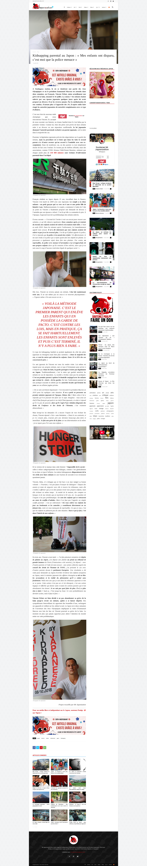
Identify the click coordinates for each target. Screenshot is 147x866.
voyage (94, 418)
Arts (52, 820)
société (112, 413)
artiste (107, 392)
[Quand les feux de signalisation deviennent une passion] (102, 251)
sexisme (107, 413)
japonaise (100, 406)
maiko (95, 408)
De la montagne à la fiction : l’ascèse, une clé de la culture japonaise (106, 355)
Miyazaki (112, 408)
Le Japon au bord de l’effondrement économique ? (106, 364)
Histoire (34, 786)
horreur (98, 403)
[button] (112, 7)
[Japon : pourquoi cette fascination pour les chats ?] (59, 815)
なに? (97, 7)
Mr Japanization (99, 237)
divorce (42, 738)
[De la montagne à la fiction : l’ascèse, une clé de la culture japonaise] (93, 357)
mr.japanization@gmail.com (78, 852)
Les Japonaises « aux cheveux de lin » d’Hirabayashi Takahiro (106, 337)
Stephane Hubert (99, 188)
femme (97, 398)
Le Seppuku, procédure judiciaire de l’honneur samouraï (106, 373)
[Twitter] (37, 747)
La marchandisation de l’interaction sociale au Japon (102, 283)
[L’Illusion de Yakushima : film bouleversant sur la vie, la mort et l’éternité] (59, 797)
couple (38, 738)
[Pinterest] (41, 747)
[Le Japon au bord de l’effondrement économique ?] (93, 366)
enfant (47, 738)
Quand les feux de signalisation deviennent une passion (102, 258)
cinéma (95, 395)
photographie (110, 411)
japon (58, 738)
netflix (97, 411)
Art (74, 7)
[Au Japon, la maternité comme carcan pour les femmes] (77, 764)
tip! (62, 116)
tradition (107, 416)
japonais (92, 406)
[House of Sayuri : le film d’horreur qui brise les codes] (93, 384)
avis (112, 392)
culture (111, 395)
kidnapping (63, 738)
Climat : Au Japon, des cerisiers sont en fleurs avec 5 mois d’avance (106, 346)
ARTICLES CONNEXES (39, 755)
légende (91, 408)
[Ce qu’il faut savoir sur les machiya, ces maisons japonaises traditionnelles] (93, 329)
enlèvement (52, 738)
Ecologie (100, 350)
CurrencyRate (93, 128)
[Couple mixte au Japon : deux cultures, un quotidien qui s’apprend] (77, 815)
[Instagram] (111, 1)
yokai (98, 418)
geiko (97, 400)
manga (101, 408)
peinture (103, 411)
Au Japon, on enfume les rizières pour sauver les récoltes (102, 233)
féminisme (92, 400)
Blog (34, 769)
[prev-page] (34, 827)
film (106, 398)
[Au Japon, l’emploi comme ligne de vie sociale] (41, 815)
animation (93, 392)
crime (100, 395)
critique (105, 395)
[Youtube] (113, 1)
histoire (92, 403)
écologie (103, 418)
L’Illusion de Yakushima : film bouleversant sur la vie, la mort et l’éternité (59, 806)
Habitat (100, 332)
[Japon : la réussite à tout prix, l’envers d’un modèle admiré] (59, 764)
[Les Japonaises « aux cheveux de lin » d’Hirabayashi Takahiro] (93, 339)
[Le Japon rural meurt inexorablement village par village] (77, 781)
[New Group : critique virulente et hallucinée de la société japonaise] (41, 764)
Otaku (85, 7)
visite (91, 418)
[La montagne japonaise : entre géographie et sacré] (41, 797)
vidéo (112, 416)
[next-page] (36, 827)
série (91, 416)
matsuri (106, 408)
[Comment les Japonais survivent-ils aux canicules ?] (59, 781)
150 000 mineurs (57, 153)
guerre (112, 400)
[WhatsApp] (44, 747)
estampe (91, 398)
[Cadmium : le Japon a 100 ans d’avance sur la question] (77, 797)
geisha (102, 400)
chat (90, 395)
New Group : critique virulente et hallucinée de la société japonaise (102, 184)
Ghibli (107, 400)
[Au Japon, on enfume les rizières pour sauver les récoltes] (102, 227)
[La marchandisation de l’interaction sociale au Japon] (102, 276)
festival (101, 398)
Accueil (34, 52)
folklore (112, 398)
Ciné (80, 7)
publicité (103, 413)
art (103, 392)
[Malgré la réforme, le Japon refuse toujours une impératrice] (41, 781)
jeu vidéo (107, 406)
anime (98, 392)
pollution (91, 413)
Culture (68, 7)
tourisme (101, 416)
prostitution (97, 413)
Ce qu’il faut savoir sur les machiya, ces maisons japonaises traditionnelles (106, 328)
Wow (91, 7)
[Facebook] (108, 1)
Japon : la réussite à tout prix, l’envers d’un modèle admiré (102, 210)
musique (91, 411)
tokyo (95, 416)
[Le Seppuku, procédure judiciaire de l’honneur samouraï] (93, 375)
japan (104, 403)
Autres (103, 7)
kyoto (112, 406)
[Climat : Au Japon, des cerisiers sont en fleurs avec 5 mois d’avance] (93, 348)
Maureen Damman (100, 213)
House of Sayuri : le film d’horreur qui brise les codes (106, 383)
